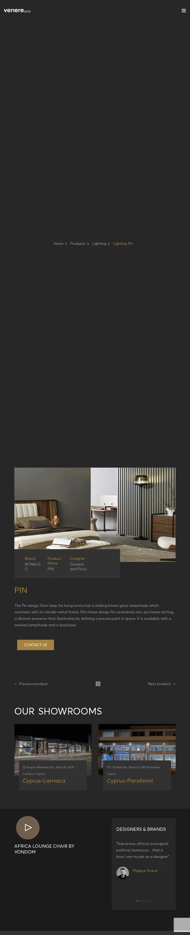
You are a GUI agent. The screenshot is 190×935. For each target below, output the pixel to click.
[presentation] (139, 549)
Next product (160, 684)
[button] (137, 901)
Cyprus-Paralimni (130, 780)
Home (58, 243)
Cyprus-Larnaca (44, 780)
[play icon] (28, 828)
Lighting (99, 243)
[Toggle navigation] (183, 11)
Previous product (33, 684)
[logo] (17, 10)
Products (78, 243)
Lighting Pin (123, 243)
